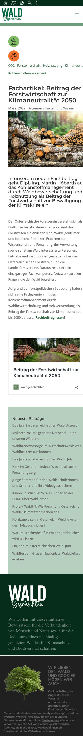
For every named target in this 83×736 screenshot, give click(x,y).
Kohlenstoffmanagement (27, 73)
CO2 (11, 65)
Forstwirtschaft (28, 65)
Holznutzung (52, 65)
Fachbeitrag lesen (49, 317)
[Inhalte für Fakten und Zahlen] (37, 3)
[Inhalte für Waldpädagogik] (30, 3)
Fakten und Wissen (59, 108)
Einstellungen (50, 720)
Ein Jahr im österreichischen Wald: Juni (41, 546)
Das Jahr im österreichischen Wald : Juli (42, 459)
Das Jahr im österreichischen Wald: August (44, 425)
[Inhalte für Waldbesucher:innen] (22, 3)
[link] (41, 14)
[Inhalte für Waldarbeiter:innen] (14, 3)
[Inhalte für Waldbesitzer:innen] (6, 3)
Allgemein (36, 108)
